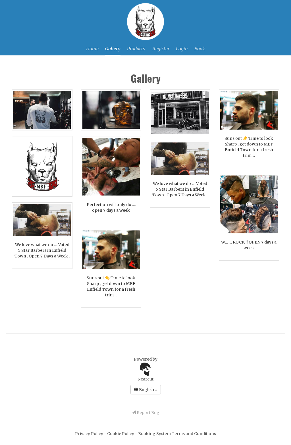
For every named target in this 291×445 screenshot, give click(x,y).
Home (92, 48)
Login (182, 48)
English (146, 389)
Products (136, 48)
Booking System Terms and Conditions (177, 433)
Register (160, 48)
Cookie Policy (121, 433)
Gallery (112, 48)
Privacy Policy (89, 433)
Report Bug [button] (147, 412)
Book (199, 48)
